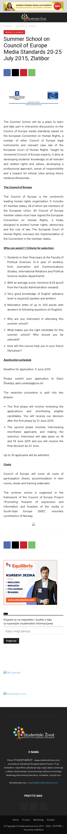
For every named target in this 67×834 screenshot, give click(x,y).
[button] (6, 17)
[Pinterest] (23, 72)
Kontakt (50, 819)
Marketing (38, 819)
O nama (26, 819)
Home (16, 819)
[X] (15, 72)
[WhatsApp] (31, 72)
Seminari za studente (26, 25)
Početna (8, 25)
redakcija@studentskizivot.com (42, 782)
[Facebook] (7, 72)
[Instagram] (33, 806)
